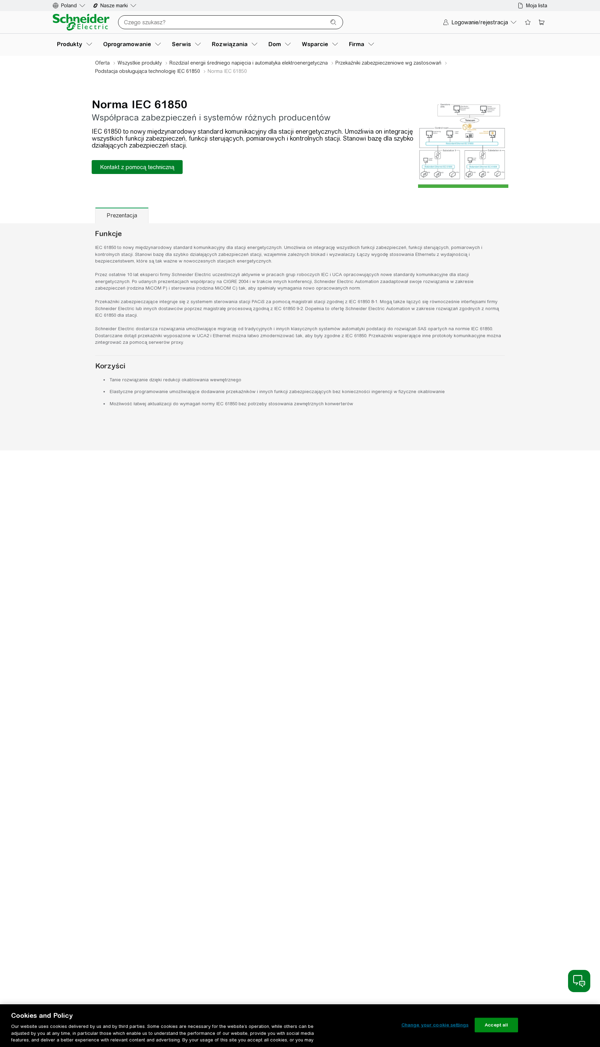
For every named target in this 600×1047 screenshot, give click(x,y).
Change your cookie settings (435, 1025)
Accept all (496, 1025)
